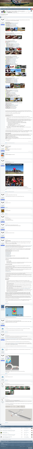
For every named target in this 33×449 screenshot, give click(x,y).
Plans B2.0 (13, 23)
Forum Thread (16, 22)
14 (13, 435)
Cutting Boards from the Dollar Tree (14, 343)
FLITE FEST (6, 444)
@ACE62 (6, 225)
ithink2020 (2, 379)
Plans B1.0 (12, 41)
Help (28, 446)
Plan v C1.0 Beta (20, 33)
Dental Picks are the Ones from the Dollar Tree (11, 338)
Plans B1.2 (14, 33)
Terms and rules (24, 446)
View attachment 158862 (8, 252)
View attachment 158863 (8, 253)
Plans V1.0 (13, 22)
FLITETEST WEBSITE (3, 444)
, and (10, 191)
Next (2, 424)
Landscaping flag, (18, 341)
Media (23, 7)
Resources (18, 7)
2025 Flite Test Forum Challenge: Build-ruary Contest (8, 434)
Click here (8, 293)
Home (2, 7)
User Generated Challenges (9, 435)
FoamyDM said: (7, 399)
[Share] (31, 18)
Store (5, 7)
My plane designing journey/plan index (7, 436)
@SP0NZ (12, 102)
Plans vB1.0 (12, 105)
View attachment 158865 (8, 256)
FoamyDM (2, 15)
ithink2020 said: (7, 335)
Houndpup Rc (26, 435)
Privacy (27, 446)
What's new (13, 7)
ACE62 (2, 213)
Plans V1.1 (14, 78)
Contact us (21, 446)
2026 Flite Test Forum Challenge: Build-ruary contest (8, 430)
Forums (9, 7)
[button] (10, 7)
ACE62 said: (7, 217)
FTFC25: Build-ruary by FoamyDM (6, 428)
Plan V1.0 (14, 57)
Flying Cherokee (3, 437)
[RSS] (31, 446)
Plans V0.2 (10, 97)
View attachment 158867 (8, 271)
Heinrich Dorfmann (27, 437)
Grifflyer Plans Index (4, 432)
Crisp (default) (2, 446)
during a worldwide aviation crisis (26, 288)
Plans (8, 437)
